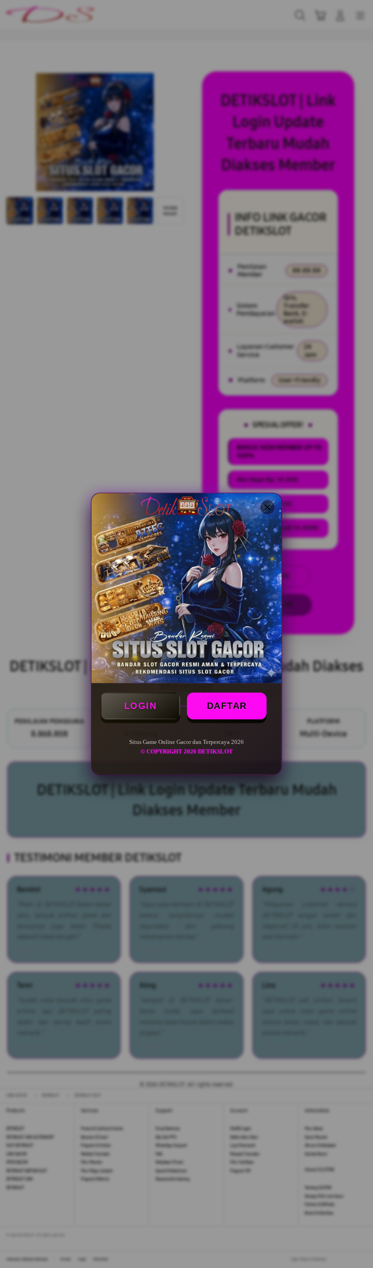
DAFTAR (227, 706)
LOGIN (140, 706)
